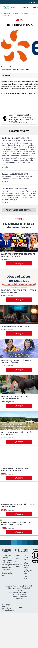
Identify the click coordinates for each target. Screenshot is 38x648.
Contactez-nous (14, 607)
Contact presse (26, 596)
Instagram (18, 583)
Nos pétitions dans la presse (27, 583)
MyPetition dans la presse (28, 591)
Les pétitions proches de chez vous (7, 593)
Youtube (17, 586)
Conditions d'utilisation (19, 616)
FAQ (30, 605)
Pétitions (11, 13)
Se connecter (32, 2)
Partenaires (19, 618)
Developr (11, 629)
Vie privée (25, 607)
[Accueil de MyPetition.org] (10, 7)
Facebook (18, 575)
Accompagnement (8, 584)
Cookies (19, 609)
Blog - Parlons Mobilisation (7, 580)
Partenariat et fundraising (7, 587)
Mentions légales (19, 614)
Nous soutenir (18, 605)
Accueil (26, 7)
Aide (25, 605)
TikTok (17, 578)
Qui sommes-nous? (27, 576)
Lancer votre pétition (6, 576)
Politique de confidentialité (19, 611)
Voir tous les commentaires (19, 211)
